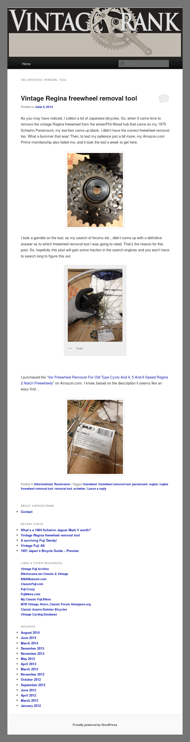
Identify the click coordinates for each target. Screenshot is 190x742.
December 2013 (32, 648)
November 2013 (32, 653)
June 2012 (28, 690)
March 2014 (29, 643)
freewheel (90, 484)
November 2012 (32, 674)
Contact (26, 511)
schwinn (79, 488)
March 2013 (29, 669)
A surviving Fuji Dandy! (39, 540)
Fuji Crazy (28, 589)
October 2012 (31, 679)
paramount (139, 484)
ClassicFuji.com (32, 584)
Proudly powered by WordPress (95, 724)
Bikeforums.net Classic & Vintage (44, 574)
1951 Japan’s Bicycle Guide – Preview (50, 550)
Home (26, 63)
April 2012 (28, 695)
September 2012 (33, 684)
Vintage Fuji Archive (35, 569)
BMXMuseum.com (34, 579)
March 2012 (29, 700)
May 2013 (28, 658)
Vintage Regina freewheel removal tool (79, 98)
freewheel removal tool (114, 484)
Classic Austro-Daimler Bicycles (44, 609)
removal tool (63, 488)
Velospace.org (81, 604)
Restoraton (62, 484)
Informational (43, 484)
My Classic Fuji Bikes (36, 599)
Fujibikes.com (30, 594)
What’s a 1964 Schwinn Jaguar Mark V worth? (56, 530)
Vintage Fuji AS (33, 545)
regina (153, 484)
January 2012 (31, 705)
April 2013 (28, 663)
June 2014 (28, 637)
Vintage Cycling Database (39, 614)
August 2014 (30, 632)
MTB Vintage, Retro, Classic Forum (45, 604)
